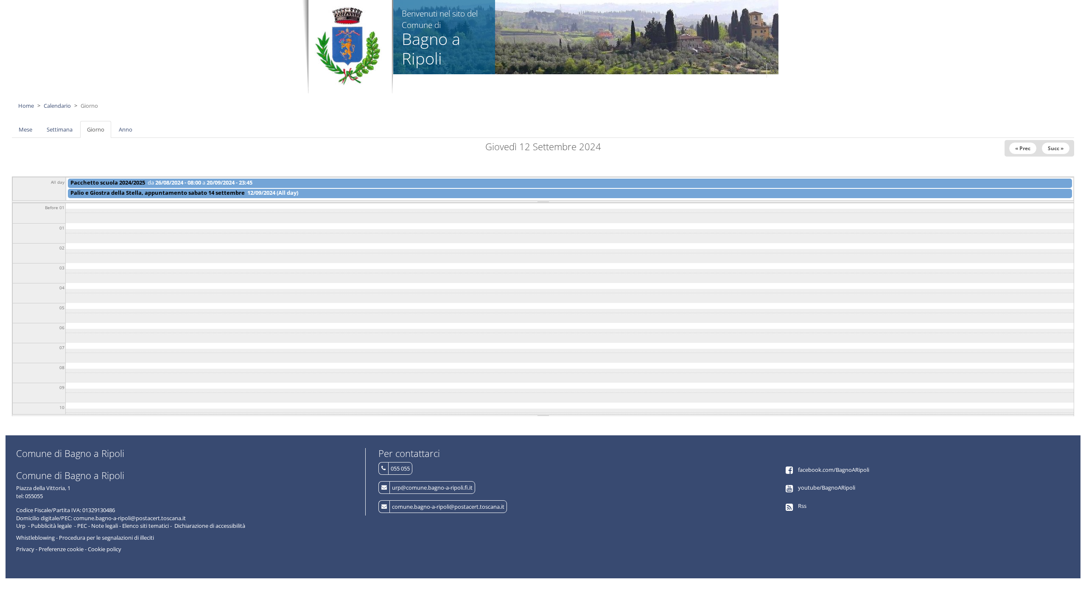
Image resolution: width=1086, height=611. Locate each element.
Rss (802, 506)
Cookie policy (104, 549)
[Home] (348, 46)
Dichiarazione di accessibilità (209, 526)
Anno (125, 129)
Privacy (25, 549)
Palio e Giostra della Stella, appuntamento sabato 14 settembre (157, 192)
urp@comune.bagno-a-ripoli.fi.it (432, 487)
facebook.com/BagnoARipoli (833, 470)
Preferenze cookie (61, 549)
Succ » (1056, 148)
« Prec (1022, 148)
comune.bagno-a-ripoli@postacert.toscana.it (448, 506)
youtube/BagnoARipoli (826, 487)
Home (26, 105)
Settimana (60, 129)
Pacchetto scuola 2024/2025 (107, 182)
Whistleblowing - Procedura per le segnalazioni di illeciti (85, 537)
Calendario (57, 105)
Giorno (99, 132)
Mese (25, 129)
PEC (82, 526)
